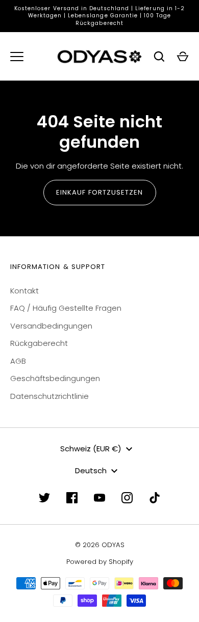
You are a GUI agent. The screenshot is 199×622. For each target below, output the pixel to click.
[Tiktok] (154, 497)
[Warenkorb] (182, 56)
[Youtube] (99, 497)
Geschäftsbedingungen (55, 378)
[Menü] (17, 56)
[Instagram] (127, 497)
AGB (18, 361)
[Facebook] (72, 497)
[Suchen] (159, 56)
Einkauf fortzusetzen (99, 192)
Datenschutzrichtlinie (49, 396)
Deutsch (91, 470)
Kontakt (24, 290)
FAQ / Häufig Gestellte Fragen (65, 308)
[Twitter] (44, 497)
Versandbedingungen (51, 325)
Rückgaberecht (39, 343)
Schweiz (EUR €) (90, 448)
